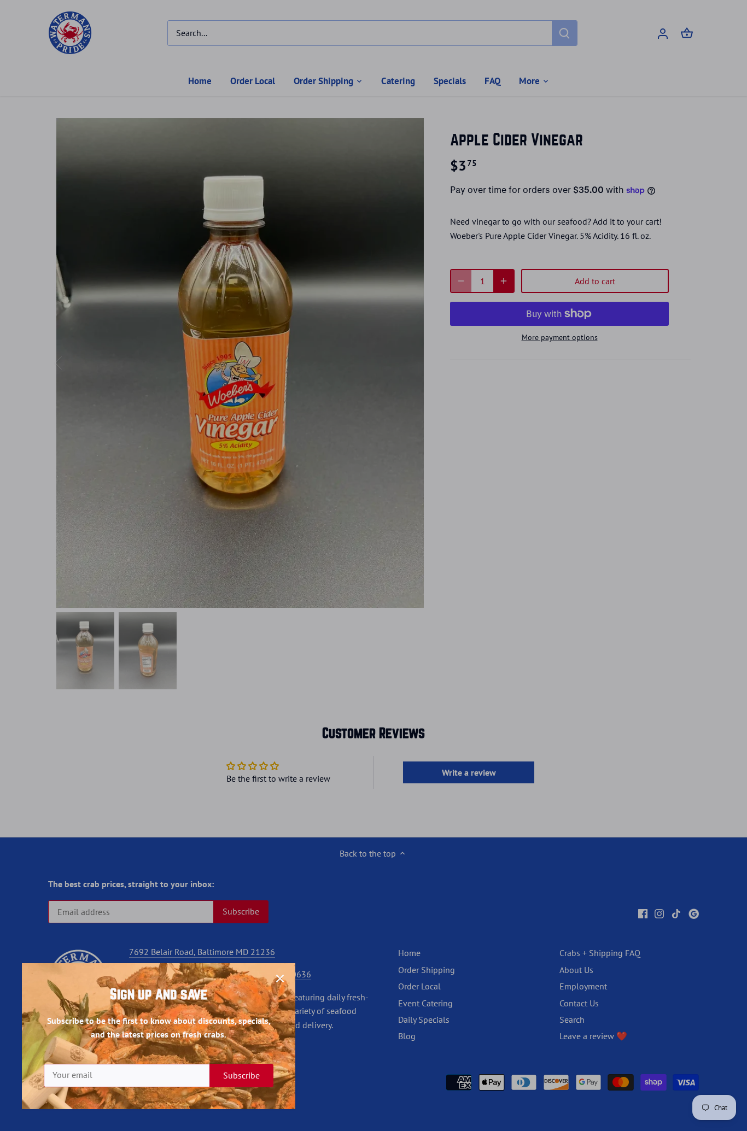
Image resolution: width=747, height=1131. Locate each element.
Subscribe (241, 1075)
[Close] (280, 978)
